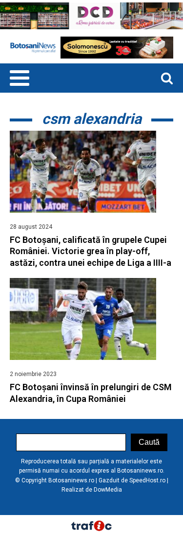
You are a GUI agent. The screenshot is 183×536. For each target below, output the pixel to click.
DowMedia (108, 489)
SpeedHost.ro (147, 480)
